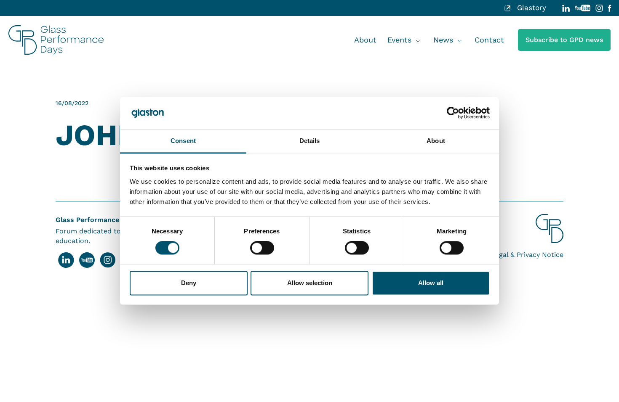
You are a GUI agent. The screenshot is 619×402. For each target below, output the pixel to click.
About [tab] (436, 140)
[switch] (262, 248)
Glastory (530, 7)
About (365, 39)
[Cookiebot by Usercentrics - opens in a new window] (453, 113)
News (443, 39)
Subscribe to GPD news (564, 40)
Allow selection (309, 282)
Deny (188, 282)
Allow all (430, 282)
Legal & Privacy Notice (527, 255)
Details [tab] (309, 140)
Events (399, 39)
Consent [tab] (183, 140)
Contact (489, 39)
